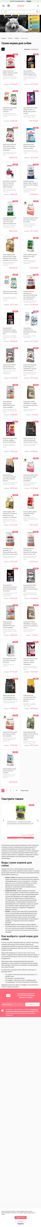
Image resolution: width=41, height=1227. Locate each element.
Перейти (29, 1)
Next (38, 822)
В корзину (20, 838)
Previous (3, 823)
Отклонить (20, 1221)
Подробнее (21, 1223)
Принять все (20, 1217)
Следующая (24, 790)
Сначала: (27, 49)
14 (16, 790)
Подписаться (32, 1004)
